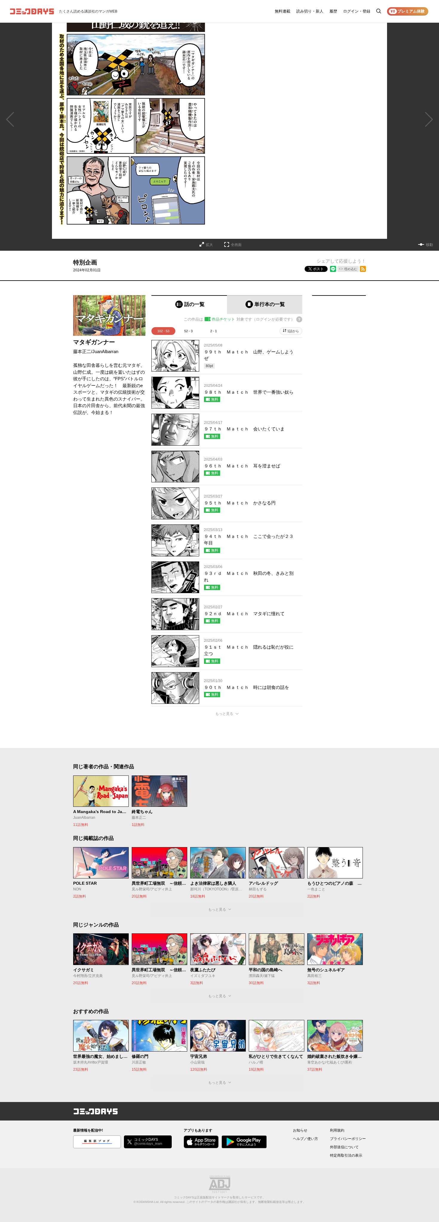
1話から (293, 331)
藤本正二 (82, 351)
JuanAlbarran (105, 351)
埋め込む (350, 269)
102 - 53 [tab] (163, 331)
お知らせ (300, 1130)
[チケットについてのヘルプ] (299, 319)
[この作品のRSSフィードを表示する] (363, 269)
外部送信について (344, 1147)
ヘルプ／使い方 (305, 1139)
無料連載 (282, 11)
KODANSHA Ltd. (147, 1201)
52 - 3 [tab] (188, 331)
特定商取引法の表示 (346, 1155)
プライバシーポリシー (348, 1139)
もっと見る (224, 714)
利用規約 (337, 1130)
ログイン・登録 (356, 11)
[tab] (189, 304)
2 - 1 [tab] (213, 331)
